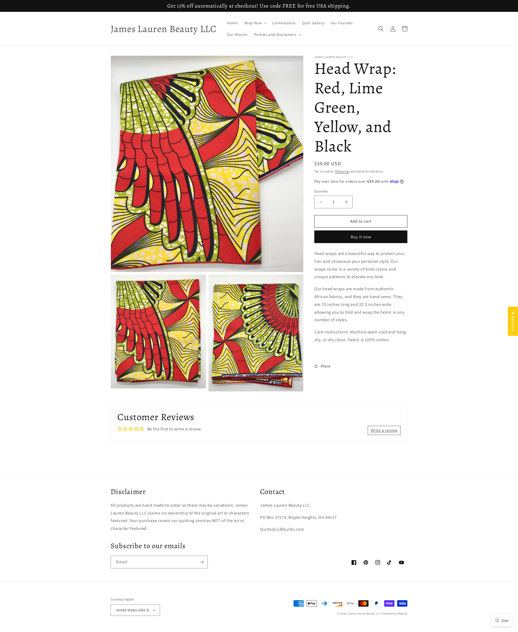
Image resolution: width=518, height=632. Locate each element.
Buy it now (361, 236)
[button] (255, 23)
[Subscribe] (201, 562)
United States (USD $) (132, 610)
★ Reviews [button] (513, 321)
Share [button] (325, 365)
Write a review (384, 430)
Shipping (342, 171)
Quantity (321, 191)
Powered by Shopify (394, 613)
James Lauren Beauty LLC (364, 613)
